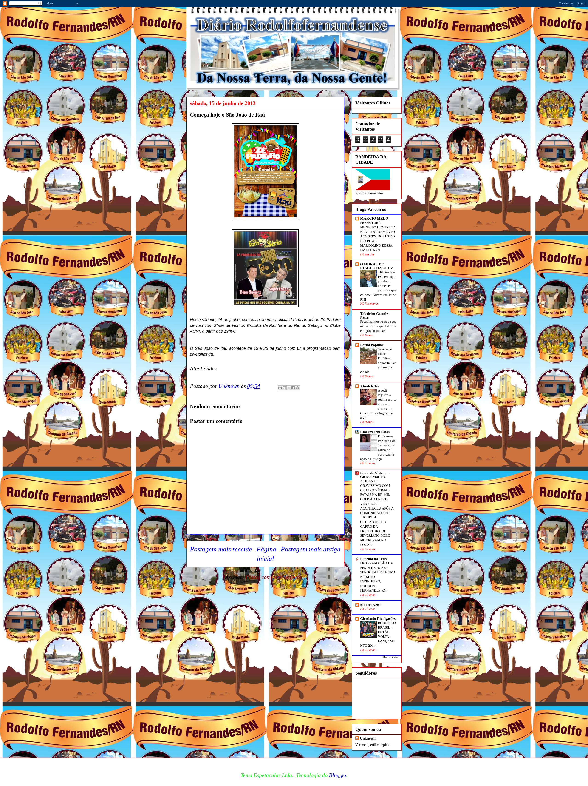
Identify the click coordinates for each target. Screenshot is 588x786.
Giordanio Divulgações (378, 619)
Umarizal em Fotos (375, 432)
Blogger (337, 775)
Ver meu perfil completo (372, 745)
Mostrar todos (390, 657)
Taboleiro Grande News (374, 315)
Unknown (368, 738)
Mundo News (370, 605)
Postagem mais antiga (311, 549)
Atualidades (369, 386)
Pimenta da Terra (374, 559)
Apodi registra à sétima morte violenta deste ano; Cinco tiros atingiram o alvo (378, 404)
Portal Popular (371, 345)
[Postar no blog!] (284, 387)
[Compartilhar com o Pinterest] (297, 387)
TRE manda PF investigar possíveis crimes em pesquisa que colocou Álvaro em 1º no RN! (378, 285)
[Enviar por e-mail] (280, 387)
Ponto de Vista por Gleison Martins (374, 475)
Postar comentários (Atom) (275, 577)
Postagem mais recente (221, 549)
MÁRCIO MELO (374, 218)
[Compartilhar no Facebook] (293, 387)
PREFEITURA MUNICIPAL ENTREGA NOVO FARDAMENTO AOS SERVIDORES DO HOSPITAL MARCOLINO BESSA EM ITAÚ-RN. (378, 236)
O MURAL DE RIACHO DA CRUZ (376, 266)
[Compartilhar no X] (288, 387)
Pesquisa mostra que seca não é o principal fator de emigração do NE (378, 326)
